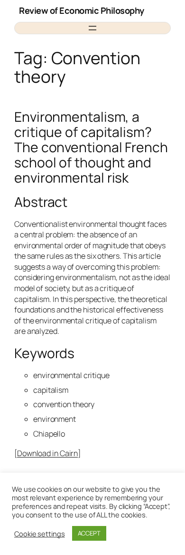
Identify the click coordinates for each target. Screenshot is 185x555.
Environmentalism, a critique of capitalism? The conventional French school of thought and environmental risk (91, 147)
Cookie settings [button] (39, 533)
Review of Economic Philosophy (81, 10)
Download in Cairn (47, 453)
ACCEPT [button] (89, 533)
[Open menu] (92, 28)
